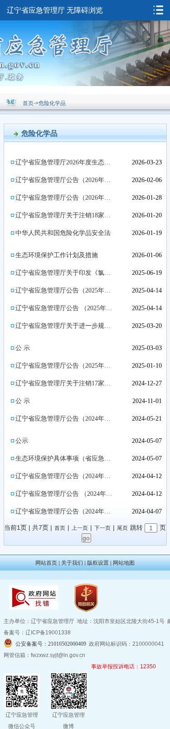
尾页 (122, 528)
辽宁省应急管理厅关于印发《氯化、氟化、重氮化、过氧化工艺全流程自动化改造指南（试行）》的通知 (65, 272)
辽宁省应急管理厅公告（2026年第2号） (65, 180)
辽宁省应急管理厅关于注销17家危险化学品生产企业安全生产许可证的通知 (65, 383)
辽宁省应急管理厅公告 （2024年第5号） (65, 493)
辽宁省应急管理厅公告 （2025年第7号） (65, 308)
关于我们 (72, 563)
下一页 (102, 528)
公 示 (22, 348)
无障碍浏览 (85, 10)
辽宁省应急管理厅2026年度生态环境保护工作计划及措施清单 (65, 162)
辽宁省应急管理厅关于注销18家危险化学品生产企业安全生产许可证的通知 (65, 215)
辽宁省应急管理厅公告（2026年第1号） (65, 197)
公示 (21, 440)
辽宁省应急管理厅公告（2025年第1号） (65, 365)
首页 (28, 103)
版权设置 (98, 563)
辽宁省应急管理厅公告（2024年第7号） (65, 476)
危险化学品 (52, 103)
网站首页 (46, 563)
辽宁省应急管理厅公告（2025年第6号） (65, 290)
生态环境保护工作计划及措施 (56, 255)
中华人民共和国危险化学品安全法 (63, 233)
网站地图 (124, 563)
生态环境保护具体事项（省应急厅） (65, 458)
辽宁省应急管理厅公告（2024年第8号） (65, 418)
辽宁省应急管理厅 (36, 10)
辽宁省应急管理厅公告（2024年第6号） (65, 511)
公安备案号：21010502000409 (50, 644)
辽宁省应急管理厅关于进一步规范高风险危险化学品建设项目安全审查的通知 (65, 325)
